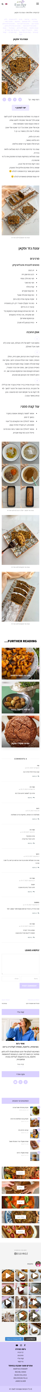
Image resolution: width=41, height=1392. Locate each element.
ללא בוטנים (13, 19)
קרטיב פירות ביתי (23, 1130)
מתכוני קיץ (35, 24)
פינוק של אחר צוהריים (12, 30)
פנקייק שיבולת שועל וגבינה (20, 1107)
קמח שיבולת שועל (25, 32)
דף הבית (36, 12)
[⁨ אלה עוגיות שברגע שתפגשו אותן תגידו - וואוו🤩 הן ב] (35, 1275)
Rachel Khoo (20, 1372)
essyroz (22, 1253)
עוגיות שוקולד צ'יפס (22, 1153)
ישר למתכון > (20, 107)
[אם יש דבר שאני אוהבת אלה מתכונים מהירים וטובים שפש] (8, 1289)
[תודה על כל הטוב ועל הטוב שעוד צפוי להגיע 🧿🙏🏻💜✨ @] (8, 1316)
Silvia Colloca (20, 1375)
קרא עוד (20, 1064)
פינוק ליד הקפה (27, 30)
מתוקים (17, 21)
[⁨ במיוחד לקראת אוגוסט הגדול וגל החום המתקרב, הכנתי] (21, 1289)
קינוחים (35, 32)
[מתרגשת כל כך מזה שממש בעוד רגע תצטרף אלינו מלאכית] (21, 1302)
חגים (20, 19)
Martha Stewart (20, 1369)
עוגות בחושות (33, 28)
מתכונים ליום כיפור (23, 24)
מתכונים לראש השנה (29, 26)
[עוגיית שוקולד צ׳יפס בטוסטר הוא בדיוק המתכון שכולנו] (35, 1289)
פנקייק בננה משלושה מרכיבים (19, 1119)
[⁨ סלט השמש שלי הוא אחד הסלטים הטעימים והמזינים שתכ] (21, 1329)
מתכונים (20, 1355)
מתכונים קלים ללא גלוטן (12, 26)
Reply (34, 776)
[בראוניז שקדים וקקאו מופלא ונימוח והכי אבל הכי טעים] (8, 1302)
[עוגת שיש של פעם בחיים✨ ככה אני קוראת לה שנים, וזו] (35, 1329)
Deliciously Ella (20, 1378)
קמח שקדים (13, 32)
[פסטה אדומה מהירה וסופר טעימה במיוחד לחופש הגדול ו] (8, 1275)
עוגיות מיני (4, 1003)
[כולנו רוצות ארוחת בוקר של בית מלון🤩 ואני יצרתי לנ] (21, 1316)
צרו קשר (20, 1361)
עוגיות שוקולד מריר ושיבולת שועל (18, 1141)
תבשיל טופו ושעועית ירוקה (32, 1003)
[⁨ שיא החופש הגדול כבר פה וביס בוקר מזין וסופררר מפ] (21, 1275)
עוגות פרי (12, 28)
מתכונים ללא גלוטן (9, 24)
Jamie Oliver (20, 1381)
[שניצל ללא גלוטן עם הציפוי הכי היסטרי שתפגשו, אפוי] (35, 1302)
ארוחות (26, 19)
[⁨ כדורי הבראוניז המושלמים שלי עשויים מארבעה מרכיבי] (35, 1316)
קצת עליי (20, 1358)
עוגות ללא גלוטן (22, 28)
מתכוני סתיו (9, 21)
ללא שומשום (26, 21)
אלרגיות (29, 12)
